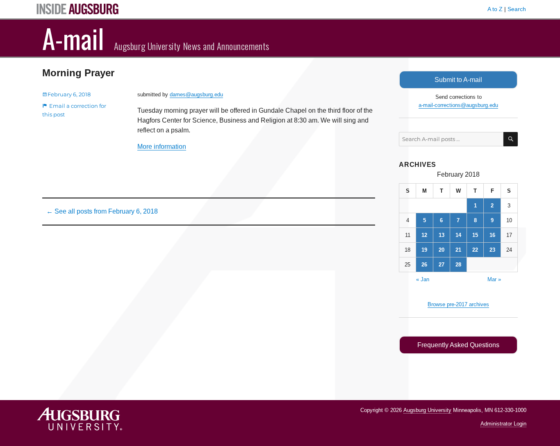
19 (424, 250)
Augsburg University (427, 410)
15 (475, 235)
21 (458, 250)
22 (475, 250)
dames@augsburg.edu (196, 94)
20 (441, 250)
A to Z (495, 9)
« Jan (422, 279)
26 (424, 265)
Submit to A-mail (458, 79)
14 (458, 235)
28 (458, 265)
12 (424, 235)
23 (492, 250)
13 (441, 235)
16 (492, 235)
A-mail (73, 38)
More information (161, 146)
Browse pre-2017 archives (458, 304)
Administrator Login (503, 424)
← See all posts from (102, 211)
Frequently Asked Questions (458, 344)
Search (517, 9)
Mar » (494, 279)
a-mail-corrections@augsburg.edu (458, 105)
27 (441, 265)
